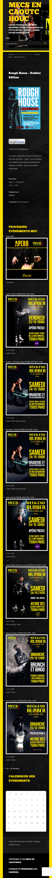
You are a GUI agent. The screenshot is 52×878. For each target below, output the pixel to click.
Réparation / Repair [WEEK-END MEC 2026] (22, 429)
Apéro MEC (10, 236)
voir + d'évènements (12, 768)
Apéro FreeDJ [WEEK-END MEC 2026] (20, 294)
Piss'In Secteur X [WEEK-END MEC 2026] (21, 700)
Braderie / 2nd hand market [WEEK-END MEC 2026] (24, 362)
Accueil (18, 54)
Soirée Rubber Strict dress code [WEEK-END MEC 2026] (26, 565)
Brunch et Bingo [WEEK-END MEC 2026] (21, 633)
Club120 (12, 195)
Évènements (28, 54)
